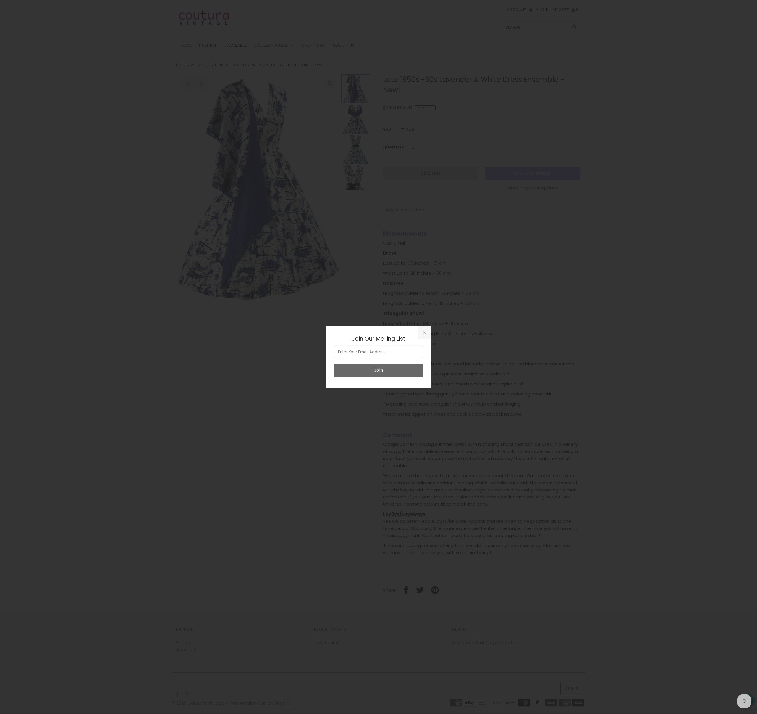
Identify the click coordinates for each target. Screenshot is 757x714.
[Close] (424, 332)
